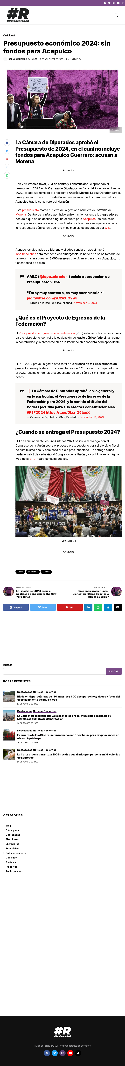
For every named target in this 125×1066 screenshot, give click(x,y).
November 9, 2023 (85, 303)
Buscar (7, 664)
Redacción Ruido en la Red (23, 59)
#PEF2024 (36, 412)
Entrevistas (12, 843)
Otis (107, 227)
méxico (46, 571)
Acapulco (89, 219)
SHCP (33, 458)
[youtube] (118, 3)
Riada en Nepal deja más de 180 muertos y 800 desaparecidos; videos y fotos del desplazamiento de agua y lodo (68, 698)
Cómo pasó (12, 830)
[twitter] (109, 3)
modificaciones (25, 254)
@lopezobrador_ (54, 276)
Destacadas (13, 834)
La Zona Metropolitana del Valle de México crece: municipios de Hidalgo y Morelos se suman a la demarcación (64, 717)
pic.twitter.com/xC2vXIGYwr (52, 298)
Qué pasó (11, 857)
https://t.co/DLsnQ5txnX (68, 412)
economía (33, 571)
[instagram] (114, 3)
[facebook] (105, 3)
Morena (20, 214)
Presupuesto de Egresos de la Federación (47, 333)
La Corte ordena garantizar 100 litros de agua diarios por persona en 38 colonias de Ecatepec (68, 756)
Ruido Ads (11, 866)
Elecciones (12, 839)
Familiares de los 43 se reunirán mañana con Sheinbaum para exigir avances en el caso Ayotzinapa (68, 736)
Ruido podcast (14, 871)
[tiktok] (122, 3)
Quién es (11, 862)
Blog (8, 825)
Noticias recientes (16, 853)
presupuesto (30, 210)
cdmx (20, 571)
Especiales (12, 848)
